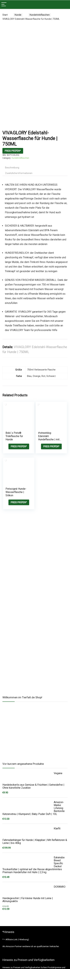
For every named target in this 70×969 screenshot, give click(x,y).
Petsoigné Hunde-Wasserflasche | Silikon (16, 492)
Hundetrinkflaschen (40, 14)
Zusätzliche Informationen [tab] (18, 173)
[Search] (65, 4)
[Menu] (4, 4)
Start (5, 14)
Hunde (18, 14)
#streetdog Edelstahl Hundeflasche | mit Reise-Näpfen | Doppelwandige (48, 439)
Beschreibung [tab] (12, 167)
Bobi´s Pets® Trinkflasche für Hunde (14, 436)
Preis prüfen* (13, 150)
